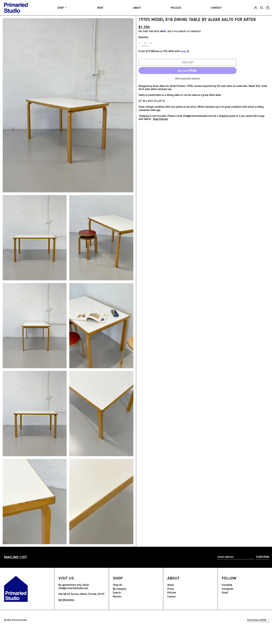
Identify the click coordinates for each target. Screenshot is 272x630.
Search (117, 592)
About (170, 585)
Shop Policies (160, 119)
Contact (171, 596)
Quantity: (144, 37)
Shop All (117, 585)
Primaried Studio (19, 620)
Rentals (117, 596)
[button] (267, 7)
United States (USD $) (257, 620)
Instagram (227, 588)
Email (225, 592)
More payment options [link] (187, 78)
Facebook (227, 584)
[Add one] (150, 43)
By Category (119, 588)
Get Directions (66, 600)
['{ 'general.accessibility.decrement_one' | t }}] (139, 43)
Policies (171, 592)
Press (170, 588)
